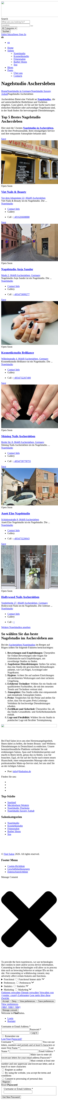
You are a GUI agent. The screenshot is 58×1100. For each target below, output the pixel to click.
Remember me (12, 1036)
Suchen (5, 31)
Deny (14, 1001)
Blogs (10, 67)
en (8, 42)
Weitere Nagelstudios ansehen (15, 627)
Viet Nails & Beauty (13, 192)
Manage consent (9, 1010)
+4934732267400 (22, 377)
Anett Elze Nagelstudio (15, 513)
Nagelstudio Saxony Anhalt (20, 810)
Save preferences (46, 1001)
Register (11, 1021)
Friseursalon (20, 59)
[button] (29, 920)
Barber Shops (20, 62)
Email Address (47, 1051)
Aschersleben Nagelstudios (21, 644)
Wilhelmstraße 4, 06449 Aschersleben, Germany (24, 358)
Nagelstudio (19, 53)
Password (35, 1029)
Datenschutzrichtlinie (17, 871)
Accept (5, 1001)
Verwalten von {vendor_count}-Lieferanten (27, 994)
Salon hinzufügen (10, 34)
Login (10, 1018)
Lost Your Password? (11, 1039)
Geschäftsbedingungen (18, 869)
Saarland (11, 802)
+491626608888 (21, 217)
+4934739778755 (22, 461)
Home (10, 47)
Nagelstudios (44, 99)
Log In (34, 1033)
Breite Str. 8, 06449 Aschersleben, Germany (22, 442)
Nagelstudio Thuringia (18, 808)
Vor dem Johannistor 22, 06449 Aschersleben (23, 198)
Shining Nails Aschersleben (18, 436)
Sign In (22, 34)
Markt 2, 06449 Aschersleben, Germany (20, 275)
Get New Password (11, 1097)
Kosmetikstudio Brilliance (17, 352)
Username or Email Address (15, 1026)
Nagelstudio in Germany (19, 91)
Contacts (18, 76)
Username (7, 1042)
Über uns (18, 73)
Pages (10, 70)
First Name (13, 1048)
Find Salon (9, 854)
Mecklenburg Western (18, 805)
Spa (15, 64)
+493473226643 (21, 538)
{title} (4, 1007)
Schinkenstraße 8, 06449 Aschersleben (20, 519)
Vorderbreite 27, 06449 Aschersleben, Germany (24, 603)
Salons (10, 50)
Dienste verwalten (30, 992)
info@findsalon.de (22, 771)
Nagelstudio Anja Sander (17, 269)
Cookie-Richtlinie (16, 866)
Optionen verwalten (11, 992)
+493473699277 (21, 294)
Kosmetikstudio (21, 56)
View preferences (27, 1001)
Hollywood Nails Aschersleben (20, 597)
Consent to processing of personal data (24, 1078)
